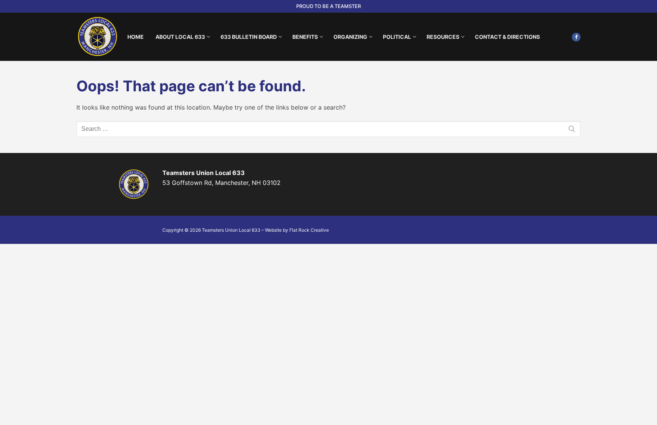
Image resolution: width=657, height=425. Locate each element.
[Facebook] (576, 37)
